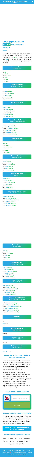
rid (17, 444)
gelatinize (20, 441)
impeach (27, 441)
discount (5, 438)
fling (16, 438)
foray (20, 438)
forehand (12, 441)
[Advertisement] (17, 21)
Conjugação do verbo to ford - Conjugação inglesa (15, 2)
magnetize (11, 444)
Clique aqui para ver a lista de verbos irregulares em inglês (17, 428)
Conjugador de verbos (19, 454)
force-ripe (27, 438)
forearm (5, 441)
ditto (11, 438)
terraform (22, 444)
